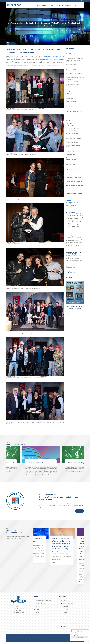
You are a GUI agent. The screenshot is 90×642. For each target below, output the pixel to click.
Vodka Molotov (48, 56)
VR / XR (38, 5)
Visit (81, 5)
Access (64, 620)
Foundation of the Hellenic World (43, 600)
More (76, 5)
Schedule (22, 1)
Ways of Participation (68, 603)
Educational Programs (67, 5)
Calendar (68, 200)
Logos (64, 626)
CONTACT (20, 638)
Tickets (7, 1)
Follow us (65, 615)
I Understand (80, 637)
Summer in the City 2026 (60, 463)
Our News (79, 30)
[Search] (84, 0)
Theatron (52, 5)
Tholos (58, 5)
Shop (37, 612)
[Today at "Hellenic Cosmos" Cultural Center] (81, 0)
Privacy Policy (74, 635)
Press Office (65, 609)
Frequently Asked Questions (74, 193)
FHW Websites (39, 606)
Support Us (65, 612)
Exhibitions (44, 5)
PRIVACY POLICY (26, 638)
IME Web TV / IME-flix (41, 603)
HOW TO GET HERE (13, 638)
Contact (64, 618)
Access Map (70, 228)
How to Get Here (14, 1)
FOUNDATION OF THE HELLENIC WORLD (23, 637)
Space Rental (66, 606)
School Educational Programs (22, 463)
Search (37, 609)
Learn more (79, 511)
